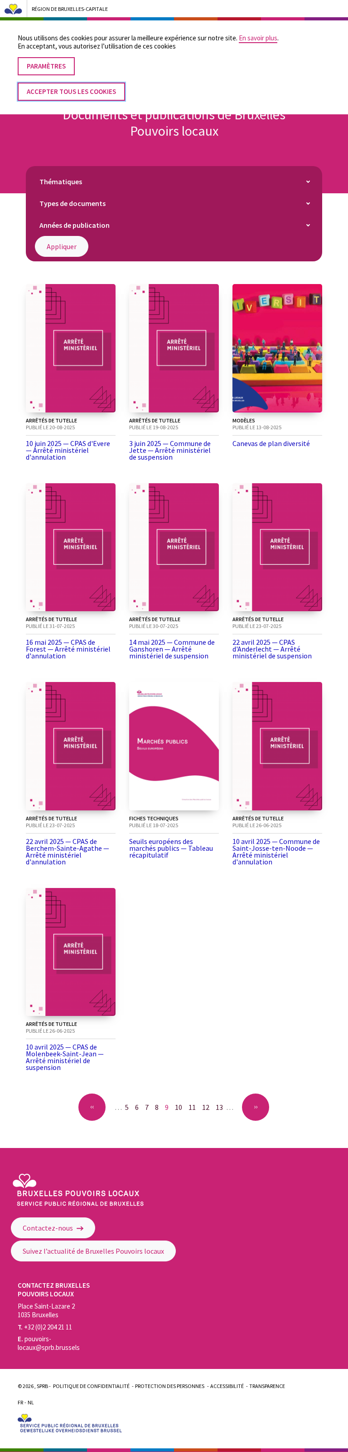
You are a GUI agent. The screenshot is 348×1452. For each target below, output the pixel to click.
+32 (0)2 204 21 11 (45, 1327)
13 (221, 1107)
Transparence (267, 1386)
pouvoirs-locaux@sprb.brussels (49, 1343)
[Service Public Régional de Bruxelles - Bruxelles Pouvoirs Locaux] (78, 1203)
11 (193, 1107)
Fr (20, 1402)
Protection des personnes (169, 1386)
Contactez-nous (48, 1227)
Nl (31, 1402)
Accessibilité (227, 1386)
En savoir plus (258, 38)
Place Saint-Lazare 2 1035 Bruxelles (46, 1310)
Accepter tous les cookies (71, 91)
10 (180, 1107)
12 (207, 1107)
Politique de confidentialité (91, 1386)
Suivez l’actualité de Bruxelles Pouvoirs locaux (93, 1251)
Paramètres (46, 66)
